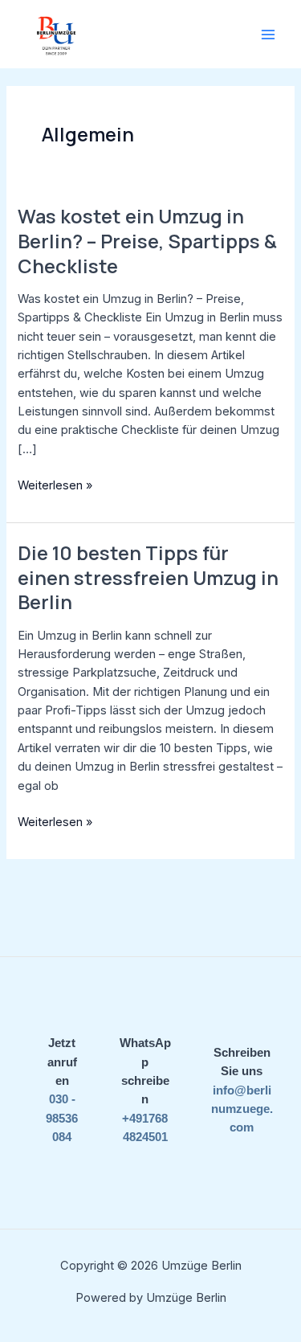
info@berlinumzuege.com (242, 1109)
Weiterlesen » (55, 485)
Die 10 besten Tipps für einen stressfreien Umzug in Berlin (148, 578)
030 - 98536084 (62, 1118)
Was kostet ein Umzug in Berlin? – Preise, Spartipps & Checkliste (147, 241)
